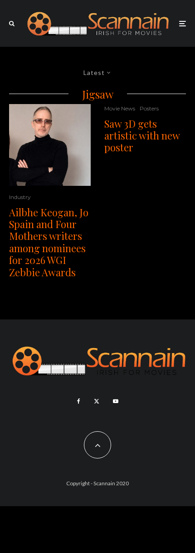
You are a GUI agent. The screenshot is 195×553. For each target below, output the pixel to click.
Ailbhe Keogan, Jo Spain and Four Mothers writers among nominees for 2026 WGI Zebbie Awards (48, 242)
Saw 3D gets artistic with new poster (142, 136)
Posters (149, 108)
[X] (96, 401)
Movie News (119, 108)
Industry (20, 197)
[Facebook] (78, 401)
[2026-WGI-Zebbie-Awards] (50, 145)
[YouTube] (115, 401)
